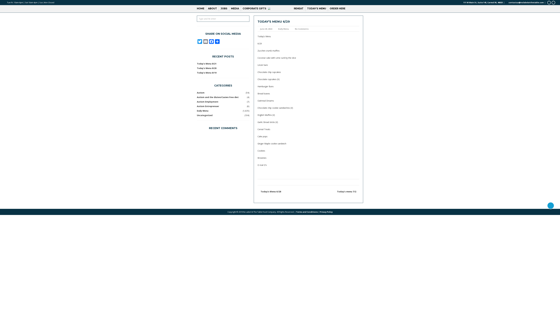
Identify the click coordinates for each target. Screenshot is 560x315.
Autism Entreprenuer (208, 106)
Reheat (298, 8)
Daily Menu (283, 29)
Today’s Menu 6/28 (271, 191)
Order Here (337, 8)
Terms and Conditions (307, 212)
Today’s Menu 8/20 (206, 68)
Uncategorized (204, 115)
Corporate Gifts (254, 8)
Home (200, 8)
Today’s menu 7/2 (346, 191)
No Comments (302, 29)
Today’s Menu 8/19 (206, 72)
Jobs (224, 8)
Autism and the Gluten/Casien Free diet (218, 97)
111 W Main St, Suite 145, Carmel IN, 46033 (483, 2)
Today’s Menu (316, 8)
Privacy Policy (326, 212)
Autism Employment (207, 101)
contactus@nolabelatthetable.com (526, 2)
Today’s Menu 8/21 (206, 63)
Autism (200, 92)
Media (235, 8)
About (212, 8)
